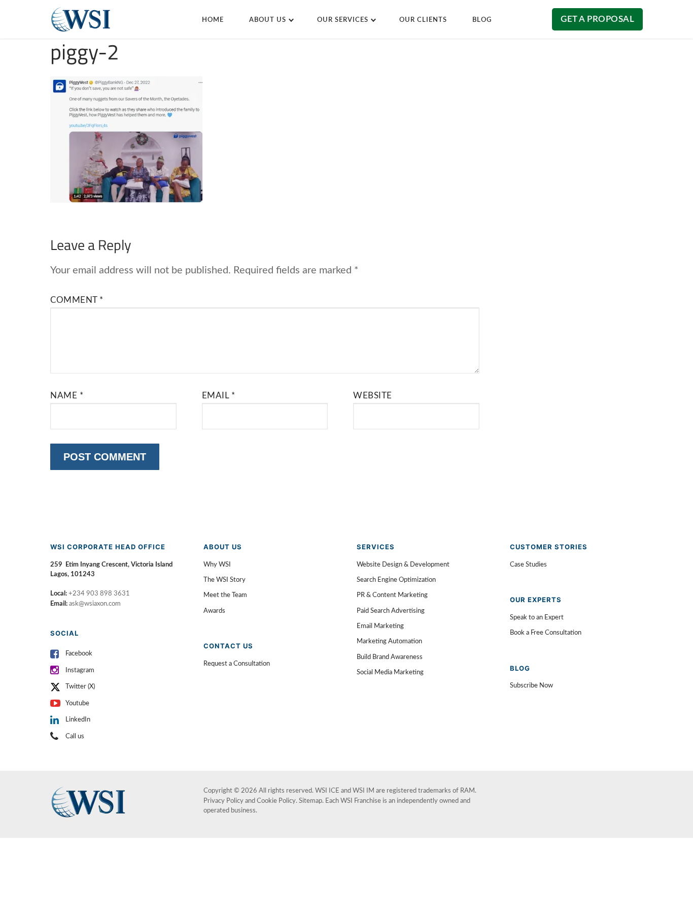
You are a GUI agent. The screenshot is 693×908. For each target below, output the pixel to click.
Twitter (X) (80, 686)
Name (66, 395)
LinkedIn (77, 719)
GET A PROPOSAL (597, 19)
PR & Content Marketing (392, 595)
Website (372, 395)
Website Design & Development (403, 564)
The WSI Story (224, 580)
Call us (74, 736)
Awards (214, 611)
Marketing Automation (389, 641)
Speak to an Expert (537, 617)
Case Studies (528, 564)
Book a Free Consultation (545, 633)
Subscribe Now (531, 685)
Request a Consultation (236, 664)
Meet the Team (225, 595)
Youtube (77, 703)
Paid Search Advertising (391, 611)
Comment (76, 300)
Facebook (78, 653)
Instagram (79, 670)
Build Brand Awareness (390, 657)
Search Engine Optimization (396, 580)
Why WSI (217, 564)
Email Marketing (380, 626)
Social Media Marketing (390, 672)
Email (218, 395)
